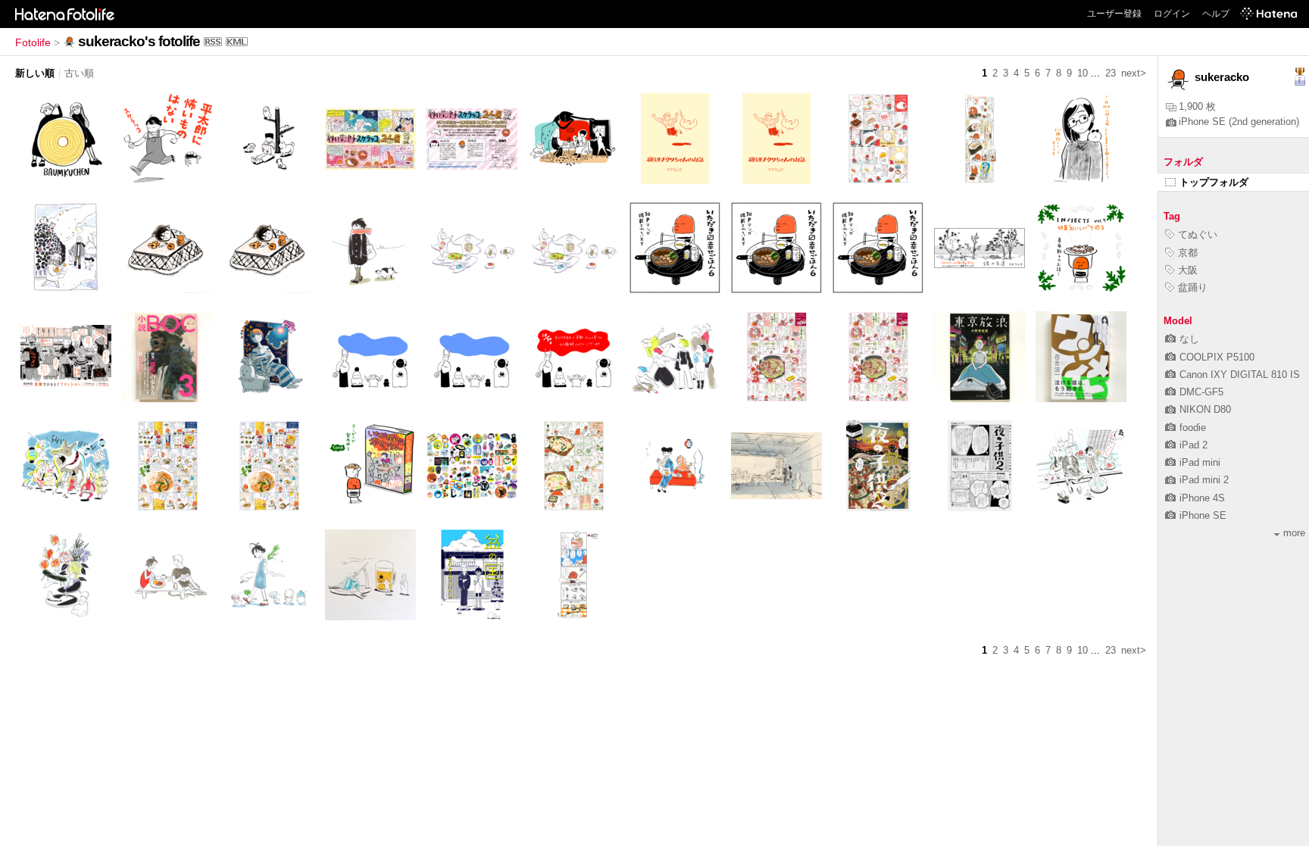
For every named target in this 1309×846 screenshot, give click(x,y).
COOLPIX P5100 (1216, 357)
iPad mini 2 (1204, 479)
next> (1133, 73)
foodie (1192, 427)
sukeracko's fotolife (139, 41)
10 (1082, 73)
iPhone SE (1202, 515)
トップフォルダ (1213, 182)
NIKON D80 (1205, 409)
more (1294, 533)
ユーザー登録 (1114, 13)
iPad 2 (1193, 445)
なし (1189, 339)
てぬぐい (1197, 234)
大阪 (1188, 270)
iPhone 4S (1202, 498)
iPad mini (1199, 462)
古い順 (79, 73)
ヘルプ (1215, 13)
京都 (1188, 252)
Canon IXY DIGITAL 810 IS (1239, 374)
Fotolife (33, 42)
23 (1110, 73)
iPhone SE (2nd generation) (1239, 121)
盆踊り (1192, 287)
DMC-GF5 (1201, 392)
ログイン (1172, 13)
